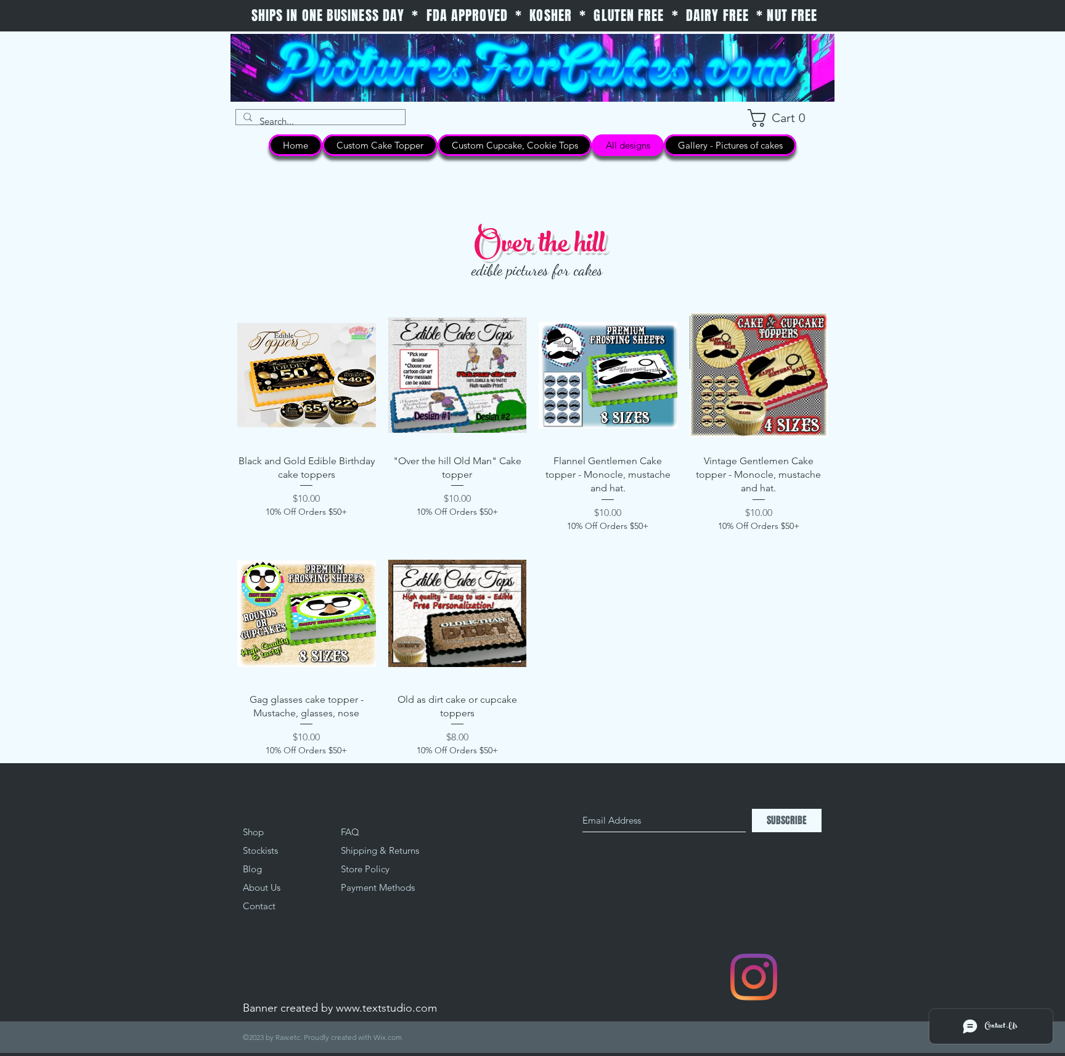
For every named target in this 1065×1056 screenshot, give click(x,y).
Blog (252, 869)
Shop (253, 832)
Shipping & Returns (380, 850)
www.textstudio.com (386, 1008)
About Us (261, 887)
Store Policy (365, 869)
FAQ (350, 832)
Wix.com (387, 1037)
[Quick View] (306, 375)
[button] (783, 118)
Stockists (260, 850)
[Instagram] (753, 977)
